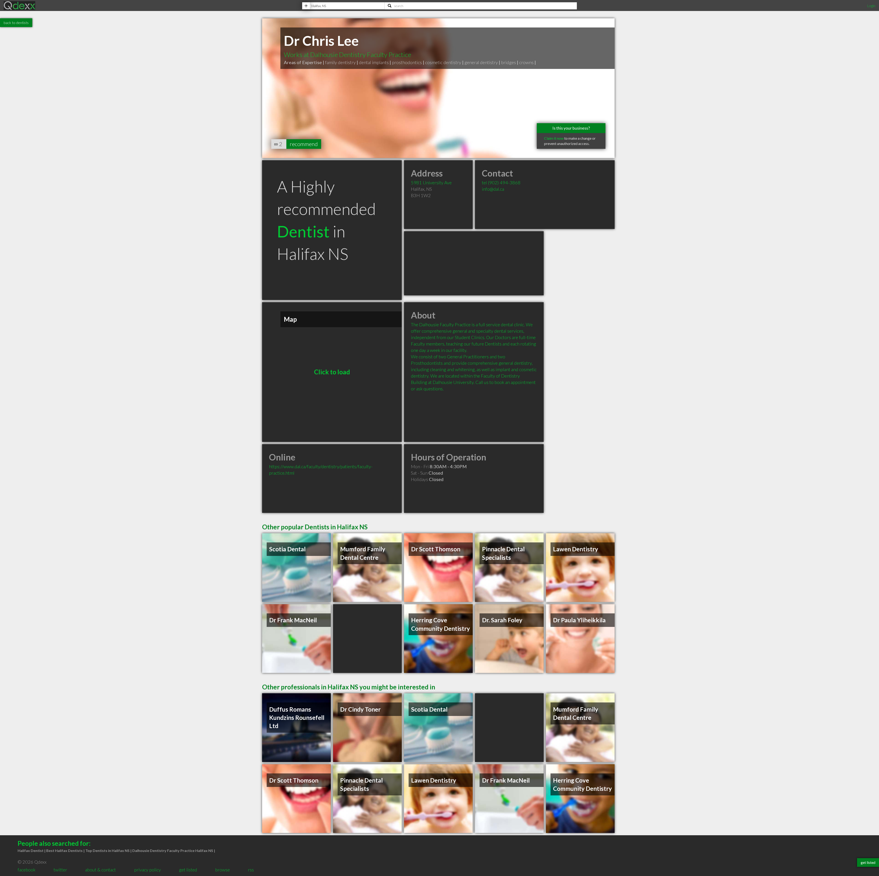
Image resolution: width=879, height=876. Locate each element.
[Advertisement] (474, 263)
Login (871, 5)
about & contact (100, 869)
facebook (26, 869)
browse (222, 869)
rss (251, 869)
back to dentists (16, 22)
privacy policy (147, 869)
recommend (304, 144)
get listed (188, 869)
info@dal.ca (493, 189)
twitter (60, 869)
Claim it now (554, 138)
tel (501, 182)
